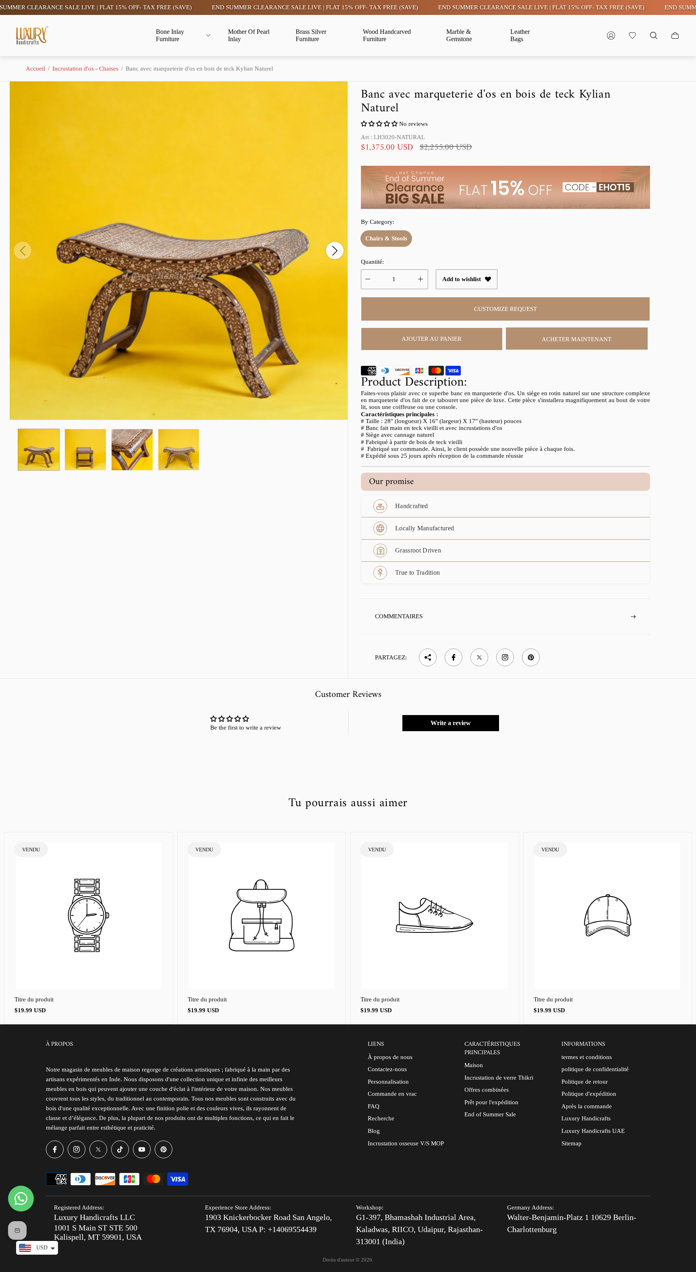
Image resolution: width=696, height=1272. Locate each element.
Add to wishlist (461, 279)
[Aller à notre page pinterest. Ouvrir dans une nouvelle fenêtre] (163, 1149)
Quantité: (372, 262)
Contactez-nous (387, 1069)
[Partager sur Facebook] (453, 657)
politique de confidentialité (595, 1069)
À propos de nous (390, 1057)
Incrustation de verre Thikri (498, 1077)
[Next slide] (335, 250)
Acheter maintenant (576, 339)
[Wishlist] (632, 35)
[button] (380, 124)
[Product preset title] (88, 915)
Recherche (381, 1118)
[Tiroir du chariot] (675, 35)
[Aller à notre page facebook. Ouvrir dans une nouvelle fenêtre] (55, 1149)
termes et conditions (586, 1057)
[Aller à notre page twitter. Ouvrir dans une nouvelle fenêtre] (98, 1149)
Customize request (505, 309)
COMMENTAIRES (399, 616)
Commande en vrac (392, 1094)
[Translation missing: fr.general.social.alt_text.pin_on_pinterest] (531, 657)
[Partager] (428, 657)
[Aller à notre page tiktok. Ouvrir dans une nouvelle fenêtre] (120, 1149)
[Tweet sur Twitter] (479, 657)
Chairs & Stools (386, 238)
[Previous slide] (22, 250)
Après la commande (586, 1106)
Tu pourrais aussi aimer (348, 803)
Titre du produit (34, 999)
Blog (374, 1131)
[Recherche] (654, 35)
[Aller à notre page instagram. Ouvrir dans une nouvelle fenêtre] (76, 1149)
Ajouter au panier (432, 339)
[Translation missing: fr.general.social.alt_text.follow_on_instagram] (505, 657)
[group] (39, 450)
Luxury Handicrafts (586, 1118)
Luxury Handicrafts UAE (593, 1131)
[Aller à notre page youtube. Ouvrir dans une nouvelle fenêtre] (142, 1149)
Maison (473, 1065)
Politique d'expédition (588, 1094)
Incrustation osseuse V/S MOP (406, 1143)
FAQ (373, 1106)
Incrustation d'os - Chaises (85, 68)
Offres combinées (486, 1089)
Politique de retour (584, 1081)
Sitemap (571, 1143)
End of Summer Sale (490, 1114)
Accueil (35, 68)
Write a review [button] (451, 722)
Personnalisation (388, 1081)
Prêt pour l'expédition (491, 1102)
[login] (611, 35)
